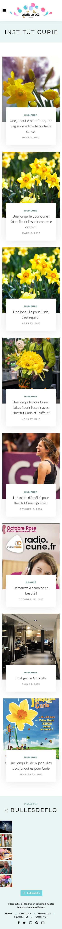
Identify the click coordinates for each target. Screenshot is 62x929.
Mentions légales (35, 907)
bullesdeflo (34, 810)
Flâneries (21, 916)
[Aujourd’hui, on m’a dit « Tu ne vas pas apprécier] (6, 867)
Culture (25, 913)
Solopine (40, 904)
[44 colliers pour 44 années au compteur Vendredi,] (6, 854)
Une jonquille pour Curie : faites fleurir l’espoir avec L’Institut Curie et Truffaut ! (31, 407)
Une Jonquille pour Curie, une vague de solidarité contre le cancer (31, 126)
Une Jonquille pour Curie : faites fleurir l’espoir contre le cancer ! (31, 221)
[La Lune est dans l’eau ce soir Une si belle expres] (6, 827)
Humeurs (31, 115)
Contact (41, 916)
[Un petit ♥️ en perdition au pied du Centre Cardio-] (6, 840)
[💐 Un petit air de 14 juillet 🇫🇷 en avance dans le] (6, 881)
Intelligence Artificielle (31, 678)
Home (9, 913)
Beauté (31, 582)
